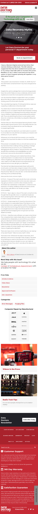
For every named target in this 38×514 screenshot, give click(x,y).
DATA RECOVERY (20, 429)
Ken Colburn (16, 33)
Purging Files (19, 304)
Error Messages (7, 304)
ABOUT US (11, 441)
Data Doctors (6, 509)
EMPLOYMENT (19, 441)
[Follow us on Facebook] (16, 37)
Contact (4, 266)
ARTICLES (27, 441)
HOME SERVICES (30, 429)
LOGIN (33, 435)
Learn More (29, 19)
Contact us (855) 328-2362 (11, 2)
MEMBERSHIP (18, 435)
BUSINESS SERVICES (8, 435)
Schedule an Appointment (21, 266)
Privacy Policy (19, 509)
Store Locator (30, 2)
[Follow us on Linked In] (21, 37)
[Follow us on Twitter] (18, 37)
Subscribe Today (29, 420)
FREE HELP (27, 435)
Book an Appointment (24, 58)
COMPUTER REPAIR (9, 429)
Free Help (5, 275)
